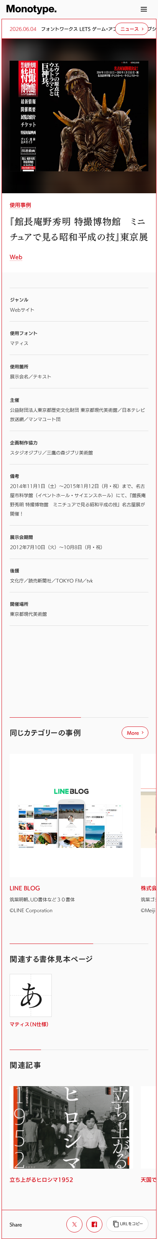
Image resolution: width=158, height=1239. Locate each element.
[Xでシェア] (74, 1224)
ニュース (129, 28)
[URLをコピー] (127, 1224)
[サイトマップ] (143, 9)
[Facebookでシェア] (94, 1224)
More (133, 732)
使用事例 (20, 205)
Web (16, 257)
